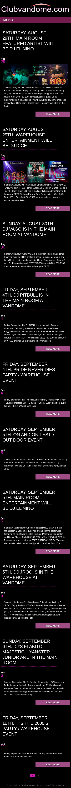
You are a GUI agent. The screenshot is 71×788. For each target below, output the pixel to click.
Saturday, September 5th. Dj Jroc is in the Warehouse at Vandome (28, 574)
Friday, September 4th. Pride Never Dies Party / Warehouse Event (28, 372)
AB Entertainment (56, 785)
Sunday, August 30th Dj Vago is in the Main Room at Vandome (28, 229)
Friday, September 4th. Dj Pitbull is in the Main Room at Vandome (25, 297)
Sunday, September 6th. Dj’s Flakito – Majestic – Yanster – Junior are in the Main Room (30, 652)
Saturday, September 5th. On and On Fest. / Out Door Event (28, 435)
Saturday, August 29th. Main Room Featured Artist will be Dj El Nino (28, 40)
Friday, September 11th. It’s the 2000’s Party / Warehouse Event (26, 726)
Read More (53, 114)
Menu (8, 20)
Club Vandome (29, 785)
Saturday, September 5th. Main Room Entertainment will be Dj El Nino (28, 500)
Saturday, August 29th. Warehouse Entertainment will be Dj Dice (27, 137)
